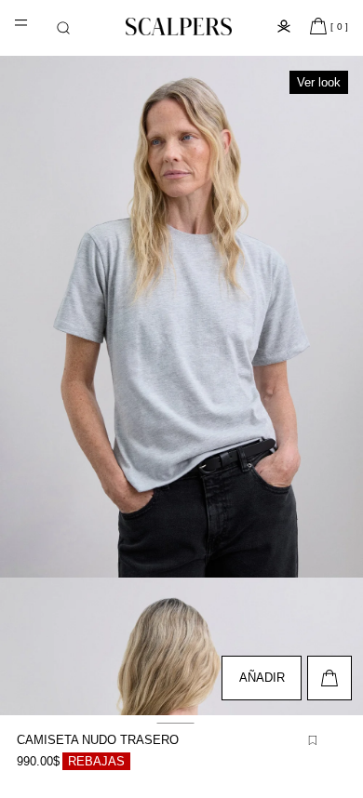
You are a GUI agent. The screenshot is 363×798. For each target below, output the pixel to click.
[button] (63, 27)
